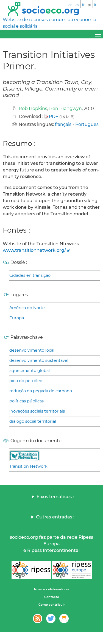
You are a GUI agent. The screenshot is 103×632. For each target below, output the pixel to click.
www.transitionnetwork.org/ (34, 250)
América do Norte (27, 307)
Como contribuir (51, 604)
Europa (16, 317)
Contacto (51, 597)
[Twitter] (50, 618)
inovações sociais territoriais (37, 411)
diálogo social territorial (32, 421)
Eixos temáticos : (55, 496)
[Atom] (37, 618)
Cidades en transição (30, 275)
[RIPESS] (31, 570)
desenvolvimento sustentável (38, 360)
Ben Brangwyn (65, 108)
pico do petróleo (25, 380)
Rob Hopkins (33, 108)
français (63, 124)
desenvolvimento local (31, 350)
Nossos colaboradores (51, 589)
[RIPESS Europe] (72, 570)
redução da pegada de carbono (40, 390)
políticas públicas (26, 401)
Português (87, 124)
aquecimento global (29, 370)
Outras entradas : (55, 517)
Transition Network (28, 466)
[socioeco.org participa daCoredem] (64, 618)
